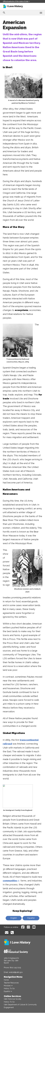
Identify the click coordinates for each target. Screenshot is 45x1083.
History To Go (9, 1002)
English (13, 918)
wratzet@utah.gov (16, 972)
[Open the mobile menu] (41, 13)
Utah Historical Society (12, 999)
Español (31, 918)
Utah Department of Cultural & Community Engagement (20, 1006)
